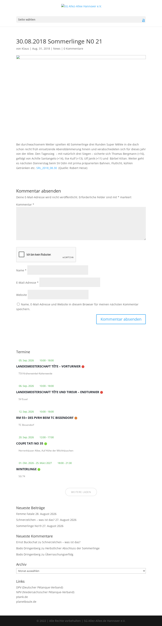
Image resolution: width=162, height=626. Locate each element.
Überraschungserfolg (59, 554)
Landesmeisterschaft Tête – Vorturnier (48, 366)
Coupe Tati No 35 (29, 443)
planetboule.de (26, 601)
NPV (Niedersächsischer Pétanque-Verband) (45, 592)
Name (21, 270)
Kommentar (25, 204)
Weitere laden (81, 492)
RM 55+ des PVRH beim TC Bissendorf (44, 418)
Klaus (25, 48)
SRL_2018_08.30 (46, 168)
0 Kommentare (73, 48)
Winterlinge (26, 469)
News (56, 48)
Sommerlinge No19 (28, 526)
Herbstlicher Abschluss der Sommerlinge (72, 548)
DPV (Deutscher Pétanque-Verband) (39, 587)
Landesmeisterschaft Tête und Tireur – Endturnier (57, 392)
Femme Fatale (25, 514)
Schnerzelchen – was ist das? (35, 520)
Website (21, 295)
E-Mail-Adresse (27, 282)
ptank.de (22, 597)
